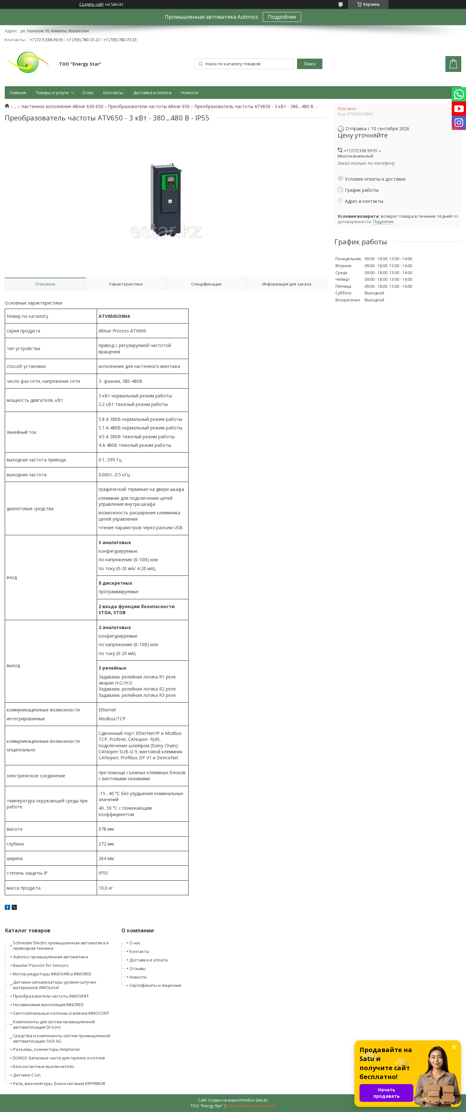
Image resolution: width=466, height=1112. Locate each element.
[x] (14, 908)
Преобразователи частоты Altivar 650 (149, 106)
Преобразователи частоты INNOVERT (51, 996)
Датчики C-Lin (27, 1075)
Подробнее (282, 16)
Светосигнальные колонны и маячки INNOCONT (61, 1013)
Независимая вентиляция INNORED (48, 1004)
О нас (88, 92)
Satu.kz (262, 1100)
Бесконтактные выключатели (43, 1066)
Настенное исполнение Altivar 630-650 (62, 106)
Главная (18, 92)
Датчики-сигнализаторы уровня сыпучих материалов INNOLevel (54, 984)
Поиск (309, 63)
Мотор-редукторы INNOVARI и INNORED (52, 974)
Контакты (113, 92)
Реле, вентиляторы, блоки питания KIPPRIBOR (59, 1083)
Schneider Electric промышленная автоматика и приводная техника (61, 945)
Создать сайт (91, 4)
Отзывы (137, 968)
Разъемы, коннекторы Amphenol (46, 1049)
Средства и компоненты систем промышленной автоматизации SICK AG (61, 1038)
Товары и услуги (52, 92)
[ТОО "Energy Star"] (29, 64)
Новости (189, 92)
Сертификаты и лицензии (155, 985)
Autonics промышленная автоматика (50, 957)
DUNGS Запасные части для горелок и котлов (59, 1058)
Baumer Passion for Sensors (40, 965)
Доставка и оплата (152, 92)
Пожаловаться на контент (251, 1106)
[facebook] (7, 908)
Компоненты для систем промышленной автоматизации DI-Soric (54, 1024)
